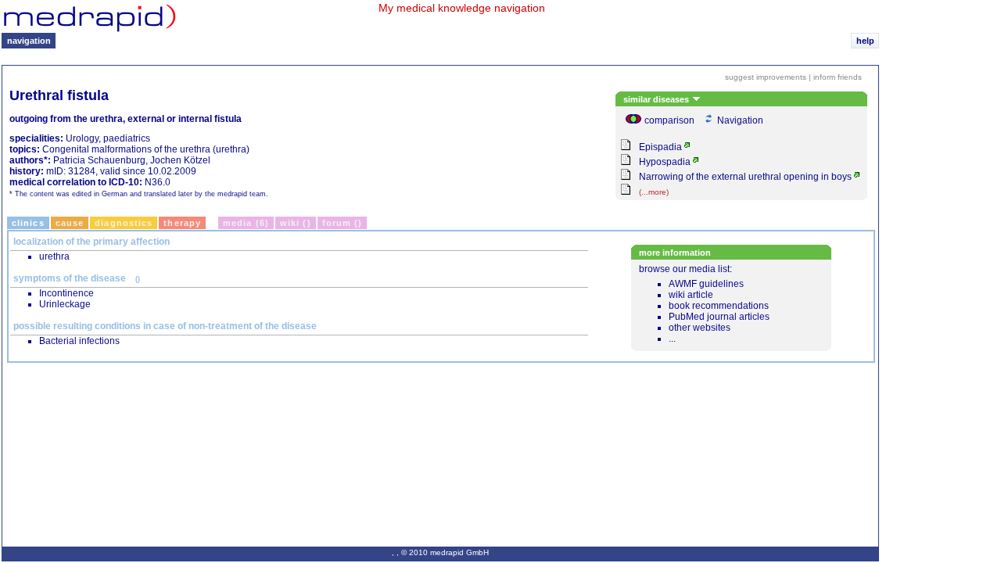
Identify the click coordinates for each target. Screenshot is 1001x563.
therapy (182, 223)
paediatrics (126, 138)
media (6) (246, 223)
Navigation (740, 120)
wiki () (295, 223)
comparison (669, 120)
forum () (342, 223)
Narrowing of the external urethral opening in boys (745, 176)
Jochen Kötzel (180, 160)
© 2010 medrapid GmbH (445, 552)
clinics (28, 223)
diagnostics (123, 223)
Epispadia (660, 147)
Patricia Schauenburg (99, 160)
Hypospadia (665, 161)
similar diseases (657, 99)
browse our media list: (704, 304)
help (865, 40)
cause (70, 223)
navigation (29, 40)
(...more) (654, 192)
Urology (82, 138)
